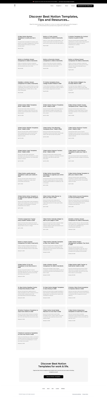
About (66, 5)
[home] (14, 5)
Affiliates (63, 388)
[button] (59, 5)
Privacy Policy (85, 394)
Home (51, 5)
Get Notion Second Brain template (66, 1)
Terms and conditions (76, 394)
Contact (73, 5)
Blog (53, 388)
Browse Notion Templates (53, 376)
